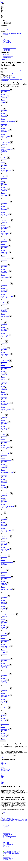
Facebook (19, 851)
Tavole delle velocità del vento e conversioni (12, 33)
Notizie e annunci (6, 49)
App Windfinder (6, 39)
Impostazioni (7, 23)
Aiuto (6, 21)
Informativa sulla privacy (8, 56)
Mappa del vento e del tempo (9, 27)
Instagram (19, 852)
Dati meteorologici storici (8, 46)
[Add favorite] (11, 90)
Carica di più (3, 740)
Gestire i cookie (6, 50)
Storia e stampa (6, 40)
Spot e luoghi (6, 29)
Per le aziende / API (7, 42)
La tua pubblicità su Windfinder (9, 48)
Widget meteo (6, 34)
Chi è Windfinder (6, 41)
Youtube (18, 853)
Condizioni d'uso (6, 54)
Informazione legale (7, 57)
